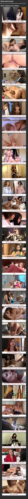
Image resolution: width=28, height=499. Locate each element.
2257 (1, 498)
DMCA (3, 498)
